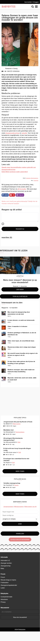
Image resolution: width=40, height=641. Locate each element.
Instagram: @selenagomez (32, 178)
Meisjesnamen (18, 506)
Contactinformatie (6, 597)
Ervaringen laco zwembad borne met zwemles (16, 459)
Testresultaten (19, 432)
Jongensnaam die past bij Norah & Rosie (17, 422)
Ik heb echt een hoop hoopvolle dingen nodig (17, 449)
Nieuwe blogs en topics (8, 580)
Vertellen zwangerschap (11, 483)
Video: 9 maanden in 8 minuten (17, 326)
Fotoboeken (5, 582)
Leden (3, 588)
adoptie (24, 133)
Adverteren (4, 599)
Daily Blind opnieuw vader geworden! (15, 172)
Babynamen (17, 424)
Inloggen (36, 2)
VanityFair (36, 180)
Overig (15, 68)
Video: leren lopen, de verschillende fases (21, 341)
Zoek (20, 524)
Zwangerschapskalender (9, 585)
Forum (3, 577)
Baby (2, 568)
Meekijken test (8, 430)
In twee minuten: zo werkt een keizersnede (21, 320)
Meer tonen (20, 471)
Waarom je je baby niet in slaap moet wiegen (22, 347)
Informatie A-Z (5, 560)
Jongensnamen (8, 506)
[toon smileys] (3, 223)
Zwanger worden (6, 563)
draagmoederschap (12, 133)
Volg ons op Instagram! (20, 539)
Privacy (3, 602)
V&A (19, 442)
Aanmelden (28, 2)
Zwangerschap (5, 566)
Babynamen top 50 (30, 506)
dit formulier (22, 189)
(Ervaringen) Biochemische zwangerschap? (13, 439)
